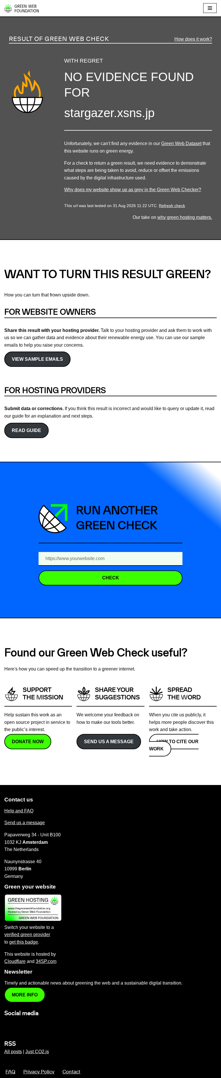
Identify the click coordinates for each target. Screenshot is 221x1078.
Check (110, 577)
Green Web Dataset (181, 143)
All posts (13, 1051)
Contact (71, 1072)
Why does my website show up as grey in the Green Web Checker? (132, 189)
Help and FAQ (18, 810)
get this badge (23, 942)
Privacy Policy (38, 1072)
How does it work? (193, 39)
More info (25, 994)
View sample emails (37, 359)
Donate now (28, 741)
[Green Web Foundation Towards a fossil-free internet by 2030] (21, 8)
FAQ (10, 1072)
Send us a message (109, 741)
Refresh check (172, 206)
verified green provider (27, 934)
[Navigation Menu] (210, 8)
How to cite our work (174, 745)
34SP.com (46, 961)
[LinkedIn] (7, 1025)
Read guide (26, 430)
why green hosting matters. (184, 217)
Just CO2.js (37, 1051)
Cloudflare (15, 961)
